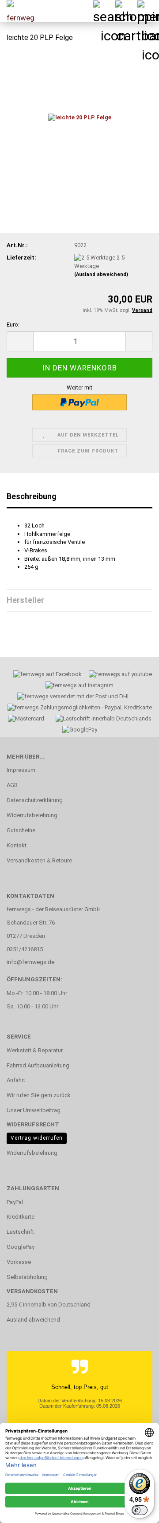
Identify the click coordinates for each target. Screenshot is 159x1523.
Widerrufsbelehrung (32, 815)
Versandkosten (32, 1291)
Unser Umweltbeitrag (34, 1110)
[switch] (140, 1510)
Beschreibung (32, 496)
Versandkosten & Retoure (39, 860)
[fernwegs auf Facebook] (45, 675)
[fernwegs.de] (17, 11)
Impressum (21, 770)
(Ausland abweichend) (101, 274)
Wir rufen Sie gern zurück (39, 1095)
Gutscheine (21, 830)
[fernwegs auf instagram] (79, 686)
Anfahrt (16, 1080)
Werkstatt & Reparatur (35, 1050)
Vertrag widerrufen (37, 1138)
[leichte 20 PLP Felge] (79, 117)
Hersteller (25, 600)
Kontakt (16, 845)
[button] (20, 341)
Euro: (13, 324)
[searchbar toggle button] (104, 11)
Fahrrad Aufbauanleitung (38, 1065)
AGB (12, 785)
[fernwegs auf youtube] (117, 675)
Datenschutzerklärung (35, 800)
